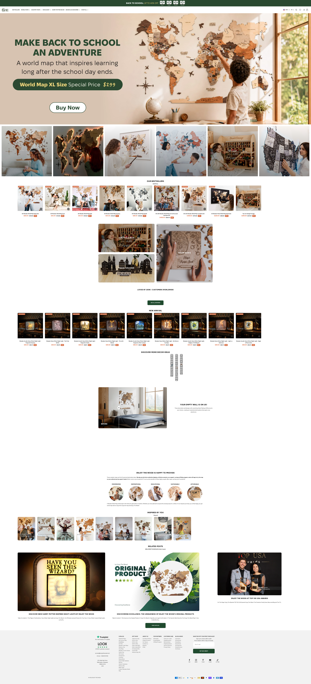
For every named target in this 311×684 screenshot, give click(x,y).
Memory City (122, 647)
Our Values (145, 642)
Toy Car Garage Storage (249, 213)
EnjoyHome (178, 640)
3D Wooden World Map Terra (57, 213)
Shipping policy (167, 640)
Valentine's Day (135, 638)
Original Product (147, 640)
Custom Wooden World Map (124, 670)
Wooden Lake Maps (123, 645)
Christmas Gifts (136, 648)
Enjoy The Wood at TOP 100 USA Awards (249, 598)
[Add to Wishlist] (41, 209)
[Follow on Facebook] (189, 660)
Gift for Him (135, 640)
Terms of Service (168, 645)
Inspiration (177, 638)
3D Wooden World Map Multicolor (30, 213)
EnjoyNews (178, 642)
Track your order (168, 638)
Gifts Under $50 (136, 645)
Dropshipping (156, 640)
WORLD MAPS (25, 10)
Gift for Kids (135, 643)
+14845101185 (104, 656)
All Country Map (123, 640)
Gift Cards (121, 654)
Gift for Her (135, 642)
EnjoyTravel (178, 643)
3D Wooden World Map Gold (85, 213)
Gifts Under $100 (136, 647)
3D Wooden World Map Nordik (139, 213)
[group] (155, 68)
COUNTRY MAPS (35, 10)
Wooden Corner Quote (124, 650)
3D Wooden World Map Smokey (112, 213)
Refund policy (167, 642)
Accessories (121, 655)
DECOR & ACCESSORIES (72, 10)
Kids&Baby (121, 642)
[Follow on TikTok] (217, 660)
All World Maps (122, 638)
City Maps (121, 648)
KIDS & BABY (46, 10)
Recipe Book (122, 659)
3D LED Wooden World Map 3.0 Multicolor (194, 213)
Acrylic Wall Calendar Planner (124, 661)
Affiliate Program (157, 642)
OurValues (177, 648)
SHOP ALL (84, 10)
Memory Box (122, 665)
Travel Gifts (134, 650)
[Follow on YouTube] (210, 660)
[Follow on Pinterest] (203, 660)
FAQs (144, 647)
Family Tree (121, 652)
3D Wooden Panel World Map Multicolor (221, 213)
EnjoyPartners (178, 647)
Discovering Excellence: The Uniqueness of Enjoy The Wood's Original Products (155, 614)
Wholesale (155, 638)
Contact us (145, 643)
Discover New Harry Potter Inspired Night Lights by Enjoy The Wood (61, 614)
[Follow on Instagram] (196, 660)
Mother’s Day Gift (136, 652)
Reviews (145, 645)
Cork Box (121, 657)
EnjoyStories (178, 645)
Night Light (121, 667)
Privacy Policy (167, 647)
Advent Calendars (123, 664)
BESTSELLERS (16, 10)
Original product (168, 643)
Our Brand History (147, 638)
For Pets (121, 643)
